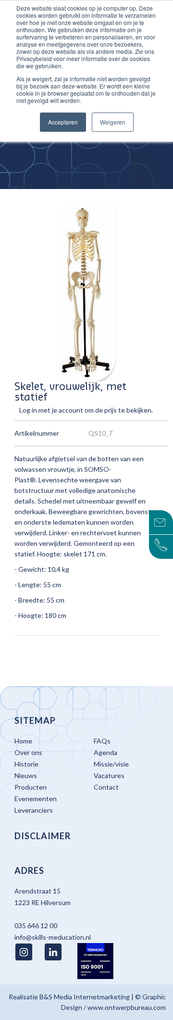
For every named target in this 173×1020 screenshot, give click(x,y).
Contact (106, 787)
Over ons (28, 752)
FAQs (102, 741)
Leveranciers (33, 810)
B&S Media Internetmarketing (84, 997)
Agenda (105, 752)
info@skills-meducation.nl (52, 937)
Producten (30, 787)
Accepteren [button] (63, 122)
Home (23, 741)
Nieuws (25, 775)
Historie (26, 764)
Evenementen (35, 798)
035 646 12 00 (35, 925)
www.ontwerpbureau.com (126, 1007)
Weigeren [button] (112, 122)
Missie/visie (111, 764)
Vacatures (109, 775)
